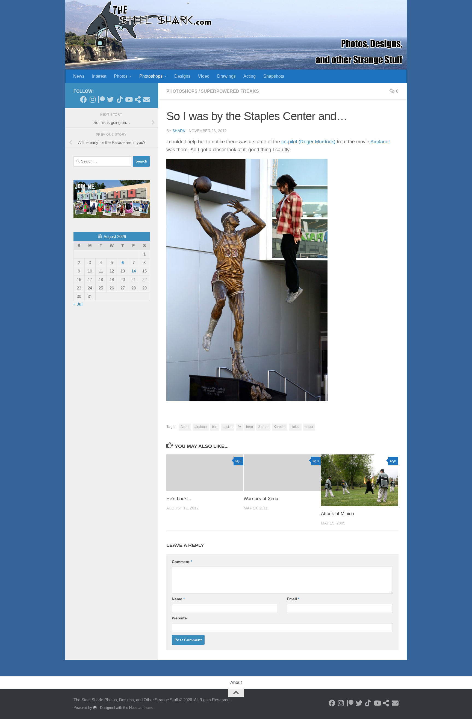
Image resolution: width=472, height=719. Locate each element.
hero (249, 427)
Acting (249, 76)
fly (239, 427)
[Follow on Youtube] (128, 99)
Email (293, 599)
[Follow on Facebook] (83, 99)
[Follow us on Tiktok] (119, 99)
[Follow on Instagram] (92, 99)
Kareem (279, 427)
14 (133, 271)
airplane (200, 427)
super (309, 427)
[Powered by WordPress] (95, 707)
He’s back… (178, 498)
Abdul (185, 427)
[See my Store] (137, 99)
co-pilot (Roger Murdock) (308, 141)
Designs (182, 76)
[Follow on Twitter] (110, 99)
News (78, 76)
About (236, 682)
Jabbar (263, 427)
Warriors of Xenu (261, 498)
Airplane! (380, 141)
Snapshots (273, 76)
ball (214, 427)
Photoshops (151, 76)
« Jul (77, 304)
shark (178, 131)
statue (295, 427)
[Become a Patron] (101, 99)
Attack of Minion (337, 513)
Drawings (226, 76)
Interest (99, 76)
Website (179, 618)
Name (178, 599)
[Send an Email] (146, 99)
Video (204, 76)
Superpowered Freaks (230, 91)
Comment (182, 561)
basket (227, 427)
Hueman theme (141, 708)
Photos (121, 76)
